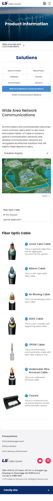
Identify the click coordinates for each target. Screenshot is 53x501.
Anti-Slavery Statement (14, 451)
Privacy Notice (9, 436)
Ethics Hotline (9, 446)
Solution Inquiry (13, 153)
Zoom (44, 196)
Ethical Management (13, 441)
